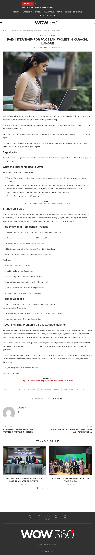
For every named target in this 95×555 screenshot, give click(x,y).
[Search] (94, 22)
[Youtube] (54, 15)
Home (5, 31)
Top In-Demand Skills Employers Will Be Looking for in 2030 (47, 381)
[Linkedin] (50, 15)
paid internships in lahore (74, 389)
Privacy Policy (49, 12)
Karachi (7, 389)
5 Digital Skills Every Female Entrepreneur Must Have (47, 204)
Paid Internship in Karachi (50, 389)
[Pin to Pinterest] (58, 399)
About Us (16, 12)
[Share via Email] (61, 399)
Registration (7, 158)
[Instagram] (47, 15)
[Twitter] (44, 15)
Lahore (17, 389)
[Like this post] (50, 399)
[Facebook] (40, 15)
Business (15, 31)
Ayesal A (44, 47)
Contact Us (77, 12)
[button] (35, 4)
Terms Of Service (64, 12)
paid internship (30, 389)
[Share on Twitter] (56, 399)
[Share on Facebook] (53, 399)
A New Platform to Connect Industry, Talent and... (43, 8)
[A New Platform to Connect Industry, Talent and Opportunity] (70, 460)
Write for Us (28, 12)
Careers (38, 12)
